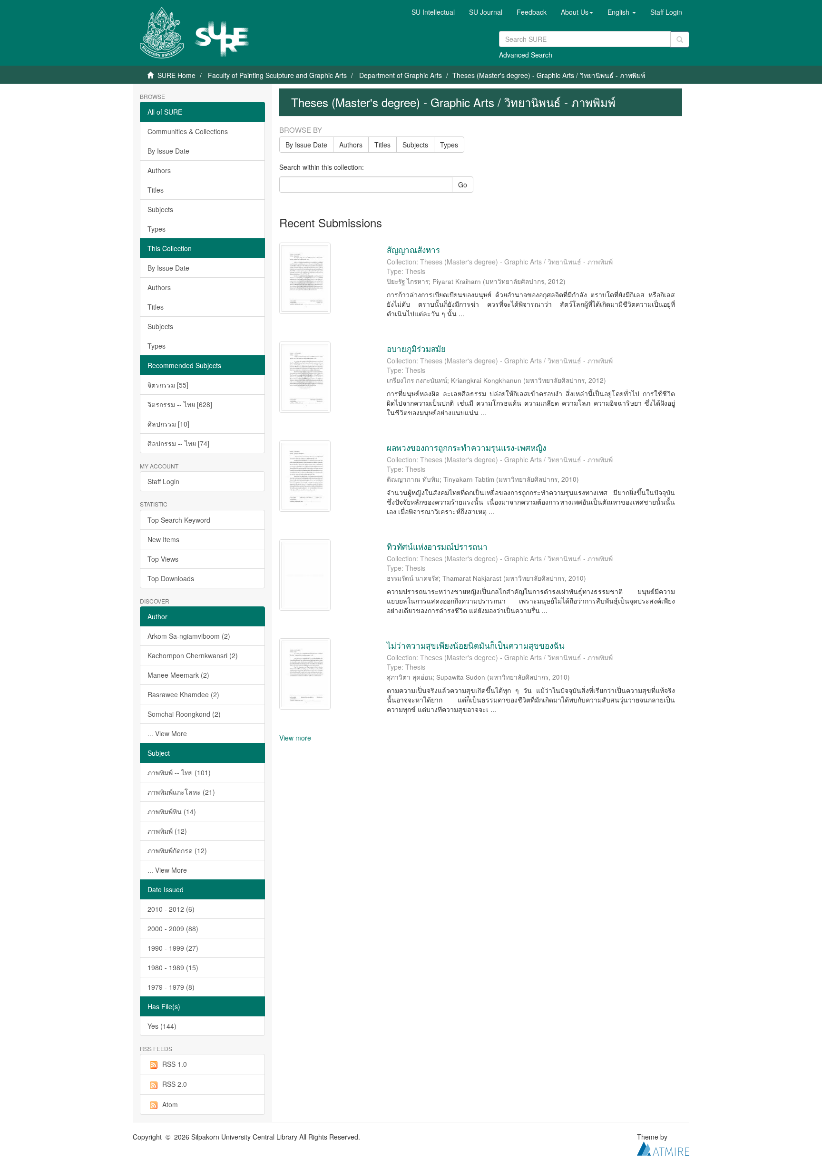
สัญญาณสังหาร (413, 249)
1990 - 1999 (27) (172, 948)
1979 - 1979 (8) (171, 987)
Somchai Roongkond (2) (184, 714)
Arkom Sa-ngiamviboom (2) (188, 636)
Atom (170, 1104)
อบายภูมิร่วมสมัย (416, 348)
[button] (577, 12)
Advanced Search (525, 54)
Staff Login (163, 481)
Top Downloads (170, 578)
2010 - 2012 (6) (171, 909)
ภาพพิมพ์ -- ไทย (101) (179, 772)
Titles (155, 190)
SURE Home (176, 75)
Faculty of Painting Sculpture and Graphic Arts (277, 75)
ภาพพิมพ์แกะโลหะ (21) (181, 792)
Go (462, 184)
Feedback (532, 12)
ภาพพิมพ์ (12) (167, 831)
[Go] (679, 39)
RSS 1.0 (174, 1064)
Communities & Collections (187, 131)
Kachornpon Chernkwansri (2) (192, 655)
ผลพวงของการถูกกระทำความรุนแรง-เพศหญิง (466, 447)
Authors (159, 170)
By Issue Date (168, 151)
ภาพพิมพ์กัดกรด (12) (177, 850)
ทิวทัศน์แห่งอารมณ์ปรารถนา (437, 546)
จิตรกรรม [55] (167, 385)
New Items (163, 539)
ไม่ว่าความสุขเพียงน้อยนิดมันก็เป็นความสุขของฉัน (476, 645)
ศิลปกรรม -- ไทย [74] (178, 443)
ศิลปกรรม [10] (168, 424)
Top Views (162, 559)
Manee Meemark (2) (178, 675)
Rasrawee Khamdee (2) (183, 694)
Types (156, 229)
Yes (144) (161, 1026)
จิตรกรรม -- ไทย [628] (179, 404)
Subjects (160, 209)
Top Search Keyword (178, 520)
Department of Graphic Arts (400, 75)
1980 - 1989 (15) (172, 967)
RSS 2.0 (174, 1084)
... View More (167, 733)
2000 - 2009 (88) (172, 928)
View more (295, 737)
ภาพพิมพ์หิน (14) (171, 811)
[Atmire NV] (663, 1147)
